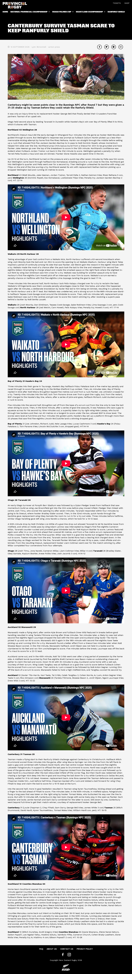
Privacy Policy (85, 949)
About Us (52, 949)
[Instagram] (69, 955)
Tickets (117, 3)
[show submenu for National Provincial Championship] (49, 12)
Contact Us (66, 949)
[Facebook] (63, 954)
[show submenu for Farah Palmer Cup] (73, 12)
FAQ (41, 949)
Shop (127, 3)
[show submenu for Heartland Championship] (105, 12)
